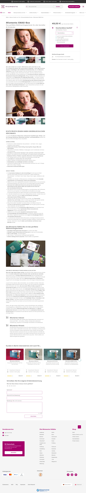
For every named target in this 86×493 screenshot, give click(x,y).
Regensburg (54, 457)
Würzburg (42, 463)
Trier (53, 459)
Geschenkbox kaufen (64, 28)
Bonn (53, 434)
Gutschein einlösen (74, 6)
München (42, 455)
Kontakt (7, 435)
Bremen (41, 436)
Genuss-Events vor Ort (19, 12)
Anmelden (13, 452)
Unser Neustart (31, 484)
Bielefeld (42, 434)
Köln (41, 450)
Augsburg (42, 432)
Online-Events (33, 12)
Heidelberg (42, 448)
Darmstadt (54, 436)
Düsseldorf (42, 440)
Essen (53, 440)
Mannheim (54, 453)
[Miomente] (10, 6)
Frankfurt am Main (43, 443)
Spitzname (9, 389)
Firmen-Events (57, 12)
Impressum (22, 484)
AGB (12, 484)
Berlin (7, 17)
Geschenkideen (45, 12)
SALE (9, 12)
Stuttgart (42, 459)
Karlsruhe (54, 448)
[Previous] (6, 58)
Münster (53, 455)
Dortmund (42, 438)
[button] (6, 360)
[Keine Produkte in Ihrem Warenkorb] (83, 6)
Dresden (53, 438)
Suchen (58, 6)
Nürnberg (42, 457)
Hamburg (42, 446)
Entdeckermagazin (70, 12)
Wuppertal (54, 461)
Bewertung (9, 400)
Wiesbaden (42, 461)
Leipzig (53, 450)
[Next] (44, 58)
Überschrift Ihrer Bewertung (13, 395)
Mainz (41, 453)
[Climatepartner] (43, 489)
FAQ (17, 484)
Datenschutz (6, 484)
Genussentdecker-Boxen (26, 17)
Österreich (79, 484)
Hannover (54, 446)
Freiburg (53, 443)
